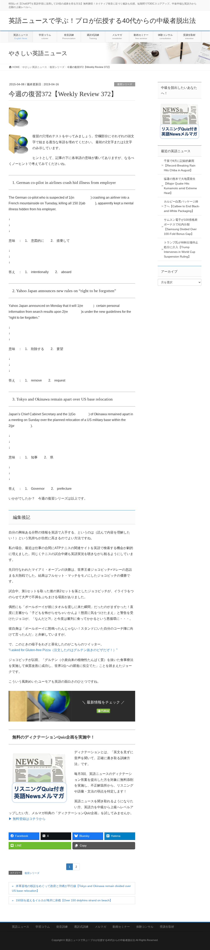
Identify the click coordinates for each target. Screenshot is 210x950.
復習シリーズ (124, 84)
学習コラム (42, 926)
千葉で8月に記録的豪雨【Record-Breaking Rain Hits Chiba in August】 (179, 165)
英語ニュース (20, 926)
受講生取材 (167, 926)
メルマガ (100, 926)
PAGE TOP (201, 918)
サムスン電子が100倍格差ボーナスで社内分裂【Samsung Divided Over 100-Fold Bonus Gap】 (180, 226)
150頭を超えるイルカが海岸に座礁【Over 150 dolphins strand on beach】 (64, 900)
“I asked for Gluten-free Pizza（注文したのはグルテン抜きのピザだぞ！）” (63, 650)
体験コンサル (144, 926)
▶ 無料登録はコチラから (27, 819)
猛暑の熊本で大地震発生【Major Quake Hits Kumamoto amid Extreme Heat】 (180, 186)
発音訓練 (62, 926)
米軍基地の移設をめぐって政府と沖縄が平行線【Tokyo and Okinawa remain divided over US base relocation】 (71, 888)
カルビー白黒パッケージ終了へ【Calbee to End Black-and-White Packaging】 (182, 206)
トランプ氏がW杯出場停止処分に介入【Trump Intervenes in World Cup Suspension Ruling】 (181, 249)
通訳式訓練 (81, 926)
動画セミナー (121, 926)
